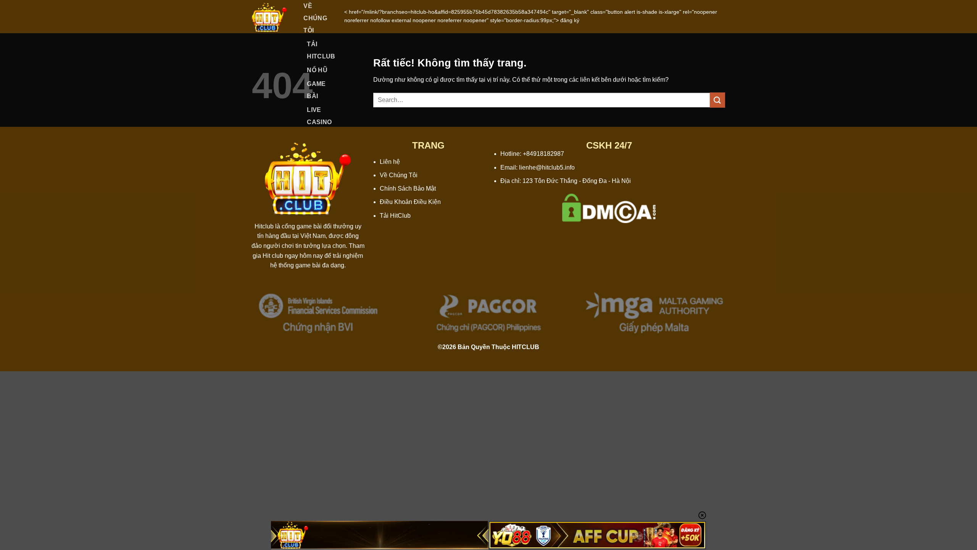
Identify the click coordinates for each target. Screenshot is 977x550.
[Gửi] (717, 99)
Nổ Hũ (317, 70)
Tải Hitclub (321, 50)
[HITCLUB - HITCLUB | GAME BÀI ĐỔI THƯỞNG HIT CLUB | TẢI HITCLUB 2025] (269, 16)
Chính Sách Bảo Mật (408, 188)
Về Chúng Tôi (399, 175)
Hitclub (264, 226)
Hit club (273, 255)
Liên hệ (390, 162)
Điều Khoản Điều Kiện (410, 202)
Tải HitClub (395, 215)
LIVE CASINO (319, 116)
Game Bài (316, 90)
